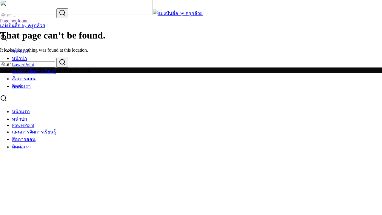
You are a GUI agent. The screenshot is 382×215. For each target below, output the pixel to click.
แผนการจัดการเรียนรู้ (34, 71)
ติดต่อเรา (21, 86)
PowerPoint (23, 64)
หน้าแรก (21, 50)
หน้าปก (19, 58)
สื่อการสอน (24, 78)
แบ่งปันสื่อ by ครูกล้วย (22, 25)
